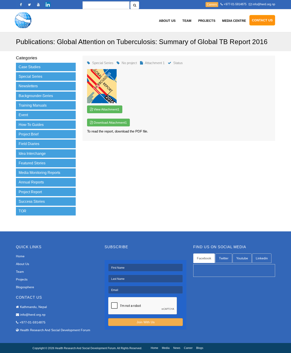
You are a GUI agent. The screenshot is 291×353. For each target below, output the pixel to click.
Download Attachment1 (110, 122)
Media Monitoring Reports (39, 173)
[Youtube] (38, 4)
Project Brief (28, 134)
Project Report (30, 192)
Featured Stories (32, 163)
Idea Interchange (32, 153)
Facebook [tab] (204, 258)
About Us (167, 21)
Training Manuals (33, 105)
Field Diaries (29, 144)
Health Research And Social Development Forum (55, 330)
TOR (22, 211)
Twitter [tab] (223, 258)
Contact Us (262, 20)
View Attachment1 (106, 109)
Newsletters (28, 86)
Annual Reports (31, 182)
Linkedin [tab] (262, 258)
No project (129, 63)
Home (20, 256)
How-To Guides (31, 125)
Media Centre (234, 21)
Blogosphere (25, 287)
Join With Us (146, 322)
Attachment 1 (155, 63)
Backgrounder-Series (36, 96)
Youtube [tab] (242, 258)
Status (178, 63)
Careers (212, 4)
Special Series (30, 76)
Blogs (199, 348)
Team (186, 21)
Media (166, 348)
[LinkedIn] (47, 4)
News (176, 348)
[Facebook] (20, 4)
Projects (206, 21)
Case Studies (29, 67)
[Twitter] (29, 4)
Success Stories (32, 201)
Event (23, 115)
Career (188, 348)
